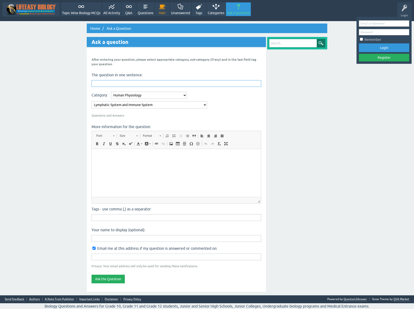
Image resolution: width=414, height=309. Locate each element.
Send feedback (14, 299)
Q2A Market (401, 299)
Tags (199, 13)
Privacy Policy (132, 299)
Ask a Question (238, 13)
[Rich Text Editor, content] (176, 173)
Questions (145, 13)
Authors (34, 299)
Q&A (128, 13)
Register (384, 57)
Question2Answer (355, 299)
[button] (105, 135)
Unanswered (180, 13)
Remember (372, 40)
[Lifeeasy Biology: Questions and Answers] (31, 9)
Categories (216, 13)
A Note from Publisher (59, 299)
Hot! (162, 13)
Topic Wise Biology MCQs (81, 13)
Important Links (89, 299)
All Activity (111, 13)
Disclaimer (111, 299)
